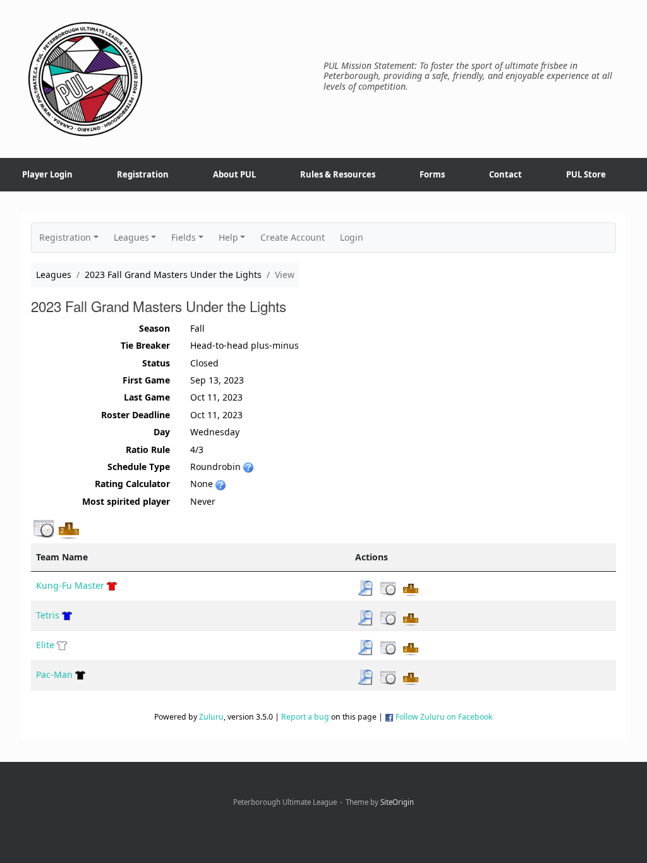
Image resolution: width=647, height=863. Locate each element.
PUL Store (586, 174)
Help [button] (228, 237)
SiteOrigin (397, 802)
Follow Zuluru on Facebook (444, 716)
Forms (432, 174)
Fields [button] (183, 237)
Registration (143, 174)
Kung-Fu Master (70, 585)
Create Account (292, 237)
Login (351, 237)
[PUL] (85, 79)
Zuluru (211, 716)
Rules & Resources (337, 174)
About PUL (234, 174)
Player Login (47, 174)
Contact (505, 174)
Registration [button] (65, 237)
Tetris (47, 615)
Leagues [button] (131, 237)
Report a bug (305, 716)
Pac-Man (54, 674)
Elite (45, 645)
